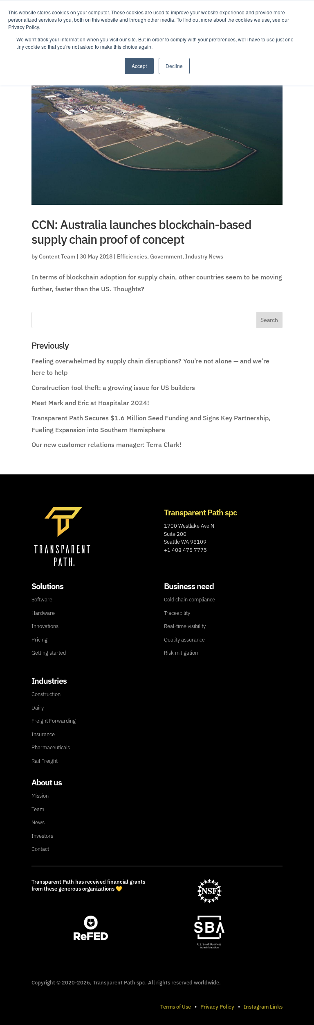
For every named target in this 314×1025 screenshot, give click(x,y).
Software (41, 599)
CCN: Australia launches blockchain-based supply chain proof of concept (141, 231)
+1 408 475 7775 (185, 550)
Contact (40, 849)
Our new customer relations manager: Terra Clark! (106, 444)
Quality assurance (184, 639)
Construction (46, 694)
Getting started (48, 652)
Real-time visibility (185, 626)
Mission (40, 795)
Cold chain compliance (189, 599)
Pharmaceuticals (50, 747)
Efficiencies (132, 256)
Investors (42, 835)
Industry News (204, 256)
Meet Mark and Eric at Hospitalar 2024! (90, 403)
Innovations (44, 626)
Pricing (39, 639)
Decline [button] (174, 65)
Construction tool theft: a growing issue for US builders (113, 387)
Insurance (43, 734)
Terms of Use (175, 1006)
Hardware (43, 613)
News (38, 822)
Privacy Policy (217, 1006)
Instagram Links (263, 1006)
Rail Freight (44, 760)
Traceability (177, 613)
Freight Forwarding (53, 720)
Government (166, 256)
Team (37, 809)
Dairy (37, 707)
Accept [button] (139, 65)
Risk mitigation (181, 652)
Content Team (57, 256)
